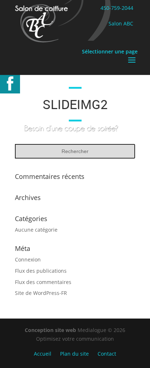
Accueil (42, 353)
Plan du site (74, 353)
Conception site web (51, 330)
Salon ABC (120, 23)
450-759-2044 (116, 7)
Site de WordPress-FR (41, 292)
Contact (107, 353)
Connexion (28, 259)
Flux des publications (41, 270)
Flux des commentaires (43, 282)
